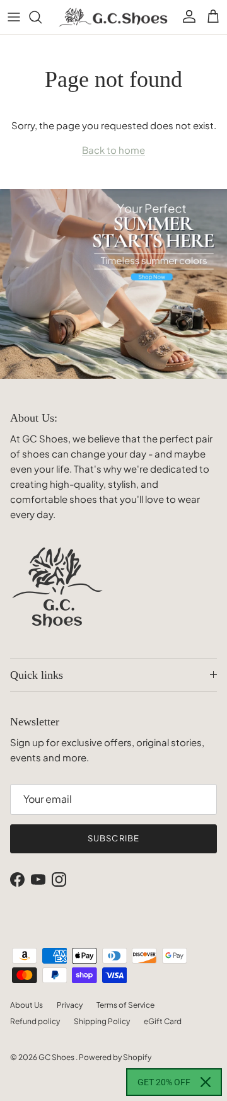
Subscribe (113, 838)
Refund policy (35, 1021)
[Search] (41, 17)
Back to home (113, 150)
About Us (26, 1005)
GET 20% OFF (163, 1082)
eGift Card (163, 1021)
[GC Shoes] (113, 17)
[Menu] (14, 17)
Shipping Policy (102, 1021)
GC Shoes (57, 1057)
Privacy (70, 1005)
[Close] (206, 1082)
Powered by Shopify (115, 1057)
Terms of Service (125, 1005)
